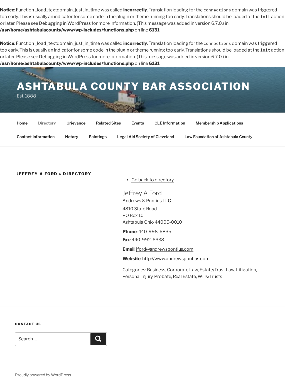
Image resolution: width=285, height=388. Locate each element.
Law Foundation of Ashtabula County (218, 136)
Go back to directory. (152, 179)
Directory (47, 123)
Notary (71, 136)
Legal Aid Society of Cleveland (145, 136)
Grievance (76, 123)
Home (22, 123)
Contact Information (36, 136)
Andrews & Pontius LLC (146, 200)
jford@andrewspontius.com (164, 249)
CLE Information (169, 123)
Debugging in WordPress (65, 23)
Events (137, 123)
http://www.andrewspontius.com (176, 258)
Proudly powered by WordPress (43, 374)
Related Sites (108, 123)
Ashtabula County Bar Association (133, 86)
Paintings (98, 136)
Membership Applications (219, 123)
